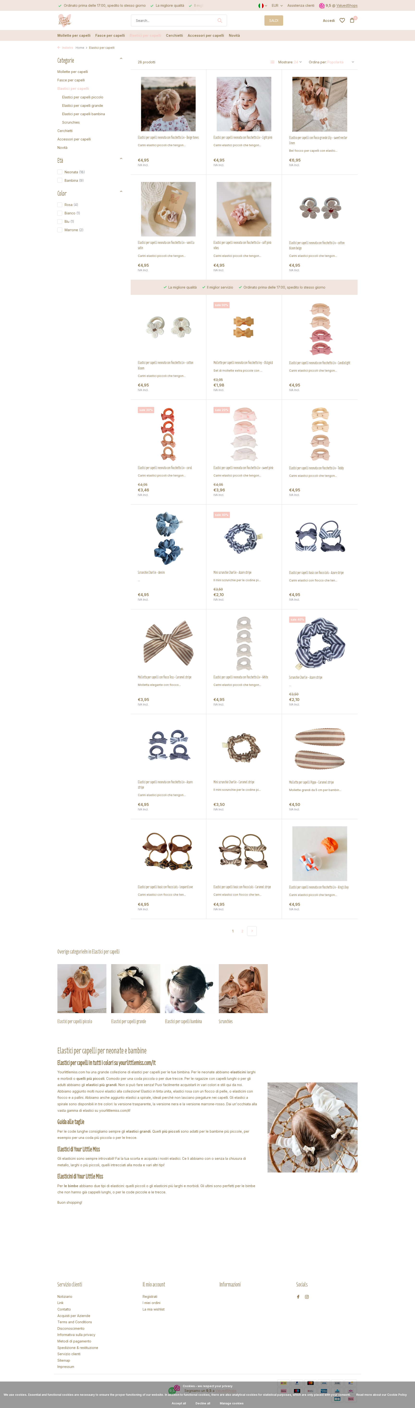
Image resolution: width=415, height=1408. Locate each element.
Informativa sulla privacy (76, 1335)
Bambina (74, 180)
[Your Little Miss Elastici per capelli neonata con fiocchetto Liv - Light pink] (244, 104)
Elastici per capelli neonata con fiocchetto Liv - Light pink (243, 137)
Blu (69, 221)
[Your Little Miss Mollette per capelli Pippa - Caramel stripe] (319, 748)
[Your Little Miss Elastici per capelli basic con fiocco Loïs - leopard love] (168, 853)
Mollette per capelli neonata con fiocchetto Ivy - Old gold (243, 362)
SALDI (273, 20)
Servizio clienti (68, 1354)
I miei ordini (151, 1303)
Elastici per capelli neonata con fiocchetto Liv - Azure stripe (165, 785)
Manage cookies (232, 1403)
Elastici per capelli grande (82, 105)
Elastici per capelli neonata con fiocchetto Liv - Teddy (316, 468)
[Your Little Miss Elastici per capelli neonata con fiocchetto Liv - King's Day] (319, 853)
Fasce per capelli (110, 35)
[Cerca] (219, 20)
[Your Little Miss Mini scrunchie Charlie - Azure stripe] (244, 539)
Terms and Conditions (74, 1322)
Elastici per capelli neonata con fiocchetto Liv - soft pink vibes (242, 245)
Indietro (67, 47)
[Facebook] (298, 1297)
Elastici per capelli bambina (83, 114)
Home (80, 47)
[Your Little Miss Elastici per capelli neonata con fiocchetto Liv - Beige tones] (168, 104)
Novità (234, 35)
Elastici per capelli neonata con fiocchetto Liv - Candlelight (319, 363)
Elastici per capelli (145, 35)
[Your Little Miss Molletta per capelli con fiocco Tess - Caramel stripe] (168, 643)
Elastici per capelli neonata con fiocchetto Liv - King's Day (319, 887)
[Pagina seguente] (252, 931)
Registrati (150, 1296)
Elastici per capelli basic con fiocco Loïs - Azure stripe (316, 572)
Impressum (65, 1367)
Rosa (71, 205)
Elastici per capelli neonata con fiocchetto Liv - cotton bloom (165, 365)
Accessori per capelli (206, 35)
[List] (272, 62)
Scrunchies (71, 122)
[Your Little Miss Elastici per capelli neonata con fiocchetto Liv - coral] (168, 434)
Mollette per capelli (74, 35)
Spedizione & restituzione (77, 1348)
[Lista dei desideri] (342, 20)
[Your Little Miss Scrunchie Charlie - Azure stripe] (319, 643)
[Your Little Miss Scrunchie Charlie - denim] (168, 539)
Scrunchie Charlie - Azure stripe (305, 677)
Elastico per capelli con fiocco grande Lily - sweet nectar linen (318, 140)
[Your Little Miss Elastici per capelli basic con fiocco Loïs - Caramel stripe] (244, 853)
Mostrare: (285, 62)
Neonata (75, 172)
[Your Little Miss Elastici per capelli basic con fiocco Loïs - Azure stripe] (319, 539)
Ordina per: (318, 62)
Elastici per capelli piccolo (82, 97)
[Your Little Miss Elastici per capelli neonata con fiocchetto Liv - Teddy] (319, 434)
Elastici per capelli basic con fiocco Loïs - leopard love (165, 887)
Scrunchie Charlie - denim (151, 572)
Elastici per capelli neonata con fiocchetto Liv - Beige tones (168, 137)
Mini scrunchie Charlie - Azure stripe (232, 572)
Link (60, 1303)
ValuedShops (347, 5)
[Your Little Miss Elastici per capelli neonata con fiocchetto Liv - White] (244, 643)
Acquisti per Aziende (73, 1316)
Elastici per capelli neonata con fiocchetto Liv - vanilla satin (166, 245)
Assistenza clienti (300, 5)
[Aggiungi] (190, 162)
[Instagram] (307, 1297)
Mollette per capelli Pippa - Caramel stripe (311, 782)
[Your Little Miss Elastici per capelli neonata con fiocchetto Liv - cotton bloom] (168, 329)
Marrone (74, 230)
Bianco (72, 213)
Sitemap (63, 1360)
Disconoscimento (71, 1328)
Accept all (179, 1403)
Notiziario (64, 1296)
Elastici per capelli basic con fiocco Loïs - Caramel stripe (242, 887)
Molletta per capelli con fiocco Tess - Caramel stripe (164, 677)
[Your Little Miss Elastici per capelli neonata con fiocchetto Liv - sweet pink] (244, 434)
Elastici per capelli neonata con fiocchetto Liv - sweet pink (243, 468)
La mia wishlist (154, 1309)
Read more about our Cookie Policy (381, 1394)
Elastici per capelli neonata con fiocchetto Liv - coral (165, 468)
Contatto (64, 1309)
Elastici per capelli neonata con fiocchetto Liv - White (241, 677)
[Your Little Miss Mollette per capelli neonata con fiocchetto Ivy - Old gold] (244, 329)
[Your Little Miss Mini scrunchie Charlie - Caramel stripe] (244, 748)
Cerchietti (174, 35)
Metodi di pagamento (74, 1341)
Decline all (202, 1403)
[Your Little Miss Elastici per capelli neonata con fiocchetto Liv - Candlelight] (319, 329)
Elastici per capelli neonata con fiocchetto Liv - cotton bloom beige (317, 245)
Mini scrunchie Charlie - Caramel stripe (234, 782)
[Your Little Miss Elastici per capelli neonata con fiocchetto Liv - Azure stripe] (168, 748)
